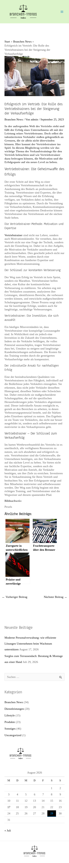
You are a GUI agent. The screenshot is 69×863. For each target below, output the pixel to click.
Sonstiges (10, 728)
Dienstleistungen (14, 708)
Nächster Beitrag (55, 597)
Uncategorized (12, 735)
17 (8, 807)
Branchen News (13, 119)
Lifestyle (9, 715)
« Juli (7, 830)
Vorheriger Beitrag (14, 597)
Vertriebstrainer (13, 235)
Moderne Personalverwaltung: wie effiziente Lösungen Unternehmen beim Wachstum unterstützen (30, 643)
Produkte (9, 722)
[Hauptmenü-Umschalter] (62, 11)
